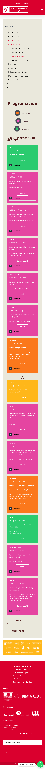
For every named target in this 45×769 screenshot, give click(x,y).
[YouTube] (27, 733)
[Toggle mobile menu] (42, 9)
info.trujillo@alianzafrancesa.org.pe (16, 730)
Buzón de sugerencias (22, 679)
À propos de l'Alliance (22, 666)
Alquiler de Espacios (22, 672)
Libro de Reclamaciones (22, 676)
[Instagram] (31, 733)
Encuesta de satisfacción (22, 682)
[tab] (22, 165)
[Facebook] (20, 733)
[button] (40, 764)
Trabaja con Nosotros (22, 669)
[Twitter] (24, 733)
